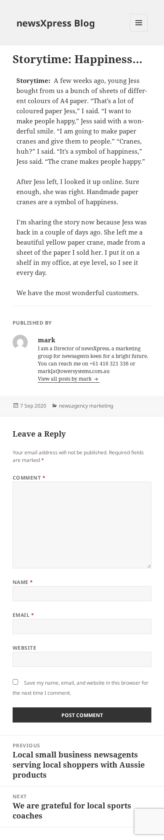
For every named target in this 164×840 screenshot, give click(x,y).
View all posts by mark (65, 378)
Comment (29, 477)
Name (23, 582)
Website (24, 647)
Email (23, 615)
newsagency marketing (86, 405)
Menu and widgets (139, 31)
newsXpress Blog (55, 22)
